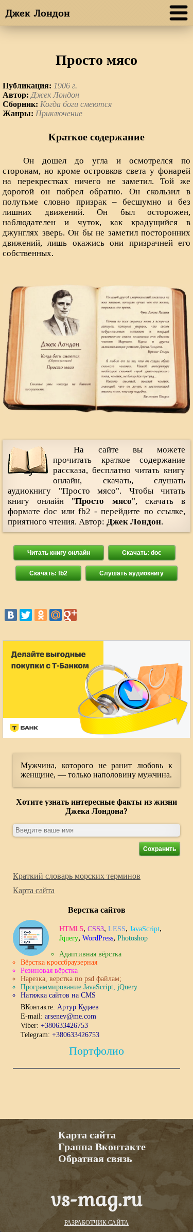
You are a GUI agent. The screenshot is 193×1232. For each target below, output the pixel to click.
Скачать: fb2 (48, 573)
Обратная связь (95, 1158)
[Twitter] (26, 615)
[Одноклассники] (40, 615)
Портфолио (96, 1050)
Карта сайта (34, 890)
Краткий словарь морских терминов (77, 876)
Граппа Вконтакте (102, 1146)
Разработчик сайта (96, 1222)
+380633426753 (64, 1025)
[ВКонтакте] (11, 615)
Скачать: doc (142, 552)
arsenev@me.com (70, 1016)
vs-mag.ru (97, 1198)
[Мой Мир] (55, 615)
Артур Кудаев (78, 1007)
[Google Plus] (70, 615)
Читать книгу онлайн (58, 552)
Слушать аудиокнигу (131, 573)
